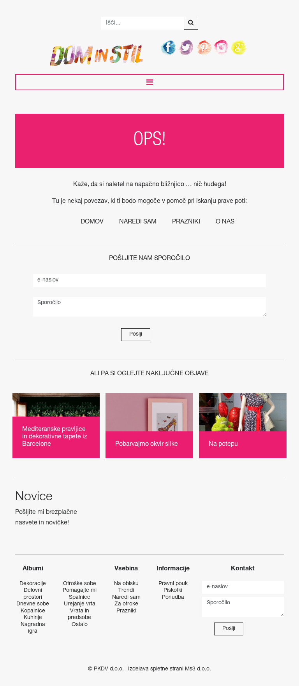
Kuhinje (33, 618)
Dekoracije (32, 584)
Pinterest (204, 47)
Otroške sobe (79, 584)
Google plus (240, 47)
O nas (225, 222)
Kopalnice (33, 611)
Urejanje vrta (79, 604)
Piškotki (173, 590)
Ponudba (173, 597)
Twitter (186, 47)
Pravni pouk (173, 584)
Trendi (126, 590)
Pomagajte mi (80, 590)
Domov (92, 222)
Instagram (222, 47)
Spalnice (79, 597)
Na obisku (126, 584)
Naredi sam (138, 222)
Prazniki (186, 222)
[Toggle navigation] (149, 82)
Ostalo (80, 625)
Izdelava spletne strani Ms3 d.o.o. (169, 669)
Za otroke (126, 604)
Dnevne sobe (32, 604)
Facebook (169, 47)
